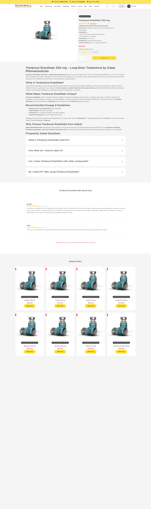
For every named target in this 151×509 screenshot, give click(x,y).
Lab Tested (57, 6)
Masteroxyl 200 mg (30, 346)
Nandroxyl (51, 101)
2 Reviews (93, 24)
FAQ (85, 6)
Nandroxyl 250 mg (60, 346)
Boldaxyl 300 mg (29, 300)
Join (122, 6)
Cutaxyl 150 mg (60, 300)
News (90, 6)
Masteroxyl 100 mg (121, 300)
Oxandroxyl (74, 101)
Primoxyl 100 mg (91, 346)
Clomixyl (39, 120)
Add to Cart (104, 58)
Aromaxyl (106, 118)
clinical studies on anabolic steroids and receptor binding (75, 88)
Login (113, 6)
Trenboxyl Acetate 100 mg (121, 346)
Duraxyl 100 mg (91, 300)
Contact (96, 6)
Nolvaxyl (47, 120)
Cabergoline (81, 118)
